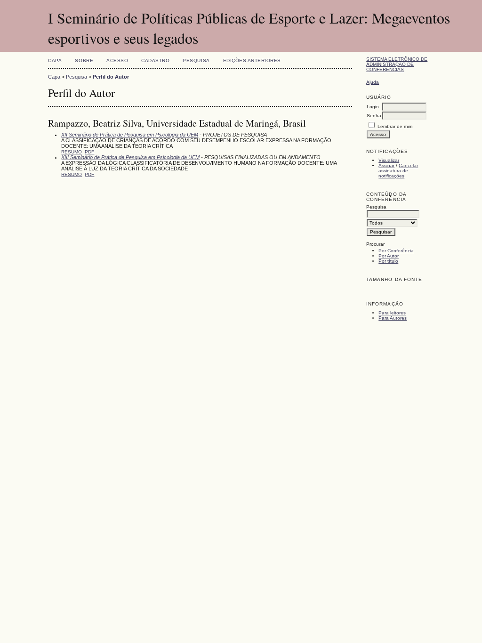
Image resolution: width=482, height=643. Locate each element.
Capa (55, 60)
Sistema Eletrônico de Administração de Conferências (396, 64)
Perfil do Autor (111, 77)
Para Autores (392, 318)
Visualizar (388, 160)
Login (373, 106)
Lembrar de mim (395, 126)
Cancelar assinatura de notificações (398, 170)
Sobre (84, 60)
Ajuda (372, 82)
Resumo (71, 151)
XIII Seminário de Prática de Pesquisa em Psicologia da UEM (130, 157)
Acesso (117, 60)
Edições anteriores (252, 60)
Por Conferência (396, 250)
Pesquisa (196, 60)
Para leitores (392, 312)
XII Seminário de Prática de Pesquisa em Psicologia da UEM (129, 134)
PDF (89, 151)
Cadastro (155, 60)
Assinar (386, 165)
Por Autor (388, 255)
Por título (388, 261)
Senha (374, 115)
